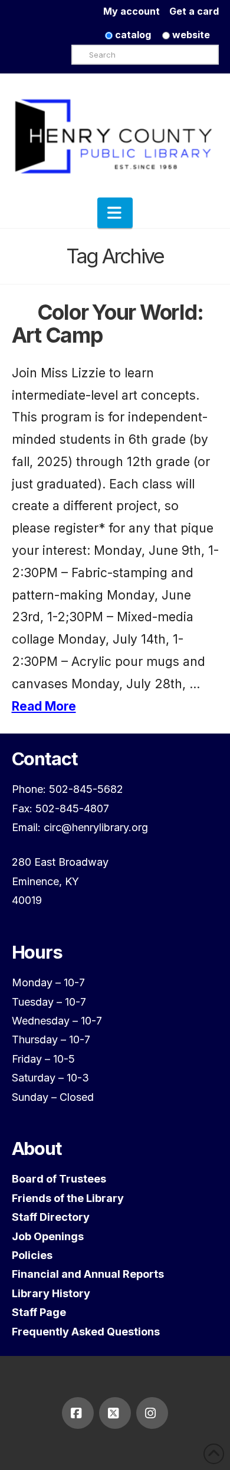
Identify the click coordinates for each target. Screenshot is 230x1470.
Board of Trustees (59, 1179)
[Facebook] (78, 1413)
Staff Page (39, 1312)
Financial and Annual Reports (88, 1274)
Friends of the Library (68, 1198)
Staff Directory (51, 1217)
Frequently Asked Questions (86, 1331)
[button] (115, 212)
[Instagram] (152, 1413)
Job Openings (48, 1236)
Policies (32, 1255)
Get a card (194, 11)
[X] (115, 1413)
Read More (44, 706)
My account (136, 11)
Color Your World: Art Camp (107, 323)
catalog (132, 35)
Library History (51, 1293)
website (190, 35)
